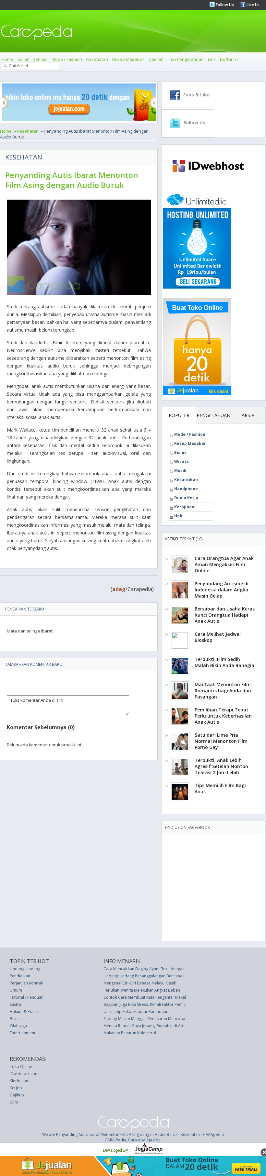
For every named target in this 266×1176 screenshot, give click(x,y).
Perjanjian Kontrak (26, 983)
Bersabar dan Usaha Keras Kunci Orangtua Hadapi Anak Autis (225, 615)
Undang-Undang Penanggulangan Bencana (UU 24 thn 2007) (158, 976)
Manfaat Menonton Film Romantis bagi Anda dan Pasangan (223, 690)
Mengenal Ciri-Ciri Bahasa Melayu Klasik (139, 983)
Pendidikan (20, 976)
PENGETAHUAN (213, 415)
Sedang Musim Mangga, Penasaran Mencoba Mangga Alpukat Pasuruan (168, 1018)
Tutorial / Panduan (26, 997)
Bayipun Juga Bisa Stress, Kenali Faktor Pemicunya (148, 1004)
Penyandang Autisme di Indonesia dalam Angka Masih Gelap (221, 589)
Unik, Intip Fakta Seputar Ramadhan (135, 1011)
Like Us (253, 4)
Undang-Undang (25, 969)
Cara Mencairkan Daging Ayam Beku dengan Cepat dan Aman (159, 969)
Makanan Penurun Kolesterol (129, 1033)
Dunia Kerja (186, 497)
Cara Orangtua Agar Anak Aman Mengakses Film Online (224, 564)
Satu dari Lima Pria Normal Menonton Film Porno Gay (221, 741)
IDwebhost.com (24, 1073)
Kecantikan (186, 479)
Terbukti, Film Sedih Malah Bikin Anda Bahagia (224, 662)
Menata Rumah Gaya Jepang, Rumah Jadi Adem (146, 1025)
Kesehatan (97, 59)
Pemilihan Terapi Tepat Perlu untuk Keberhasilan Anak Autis (223, 716)
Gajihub (17, 1095)
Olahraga (18, 1025)
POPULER (179, 415)
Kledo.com (20, 1080)
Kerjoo (16, 1088)
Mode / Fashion (67, 59)
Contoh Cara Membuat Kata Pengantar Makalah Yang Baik (156, 997)
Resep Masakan (128, 59)
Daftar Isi (229, 59)
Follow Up (224, 4)
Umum (16, 990)
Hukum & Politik (24, 1011)
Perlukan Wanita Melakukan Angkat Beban (141, 990)
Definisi (39, 59)
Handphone (186, 488)
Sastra (15, 1004)
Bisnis (180, 452)
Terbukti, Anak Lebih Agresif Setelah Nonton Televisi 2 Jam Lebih (221, 766)
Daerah (156, 59)
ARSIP (248, 415)
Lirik (212, 59)
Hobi (179, 516)
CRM (14, 1102)
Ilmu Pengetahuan (186, 59)
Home (7, 59)
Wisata (181, 461)
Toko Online (21, 1066)
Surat (23, 59)
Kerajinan (184, 507)
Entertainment (22, 1033)
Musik (180, 470)
